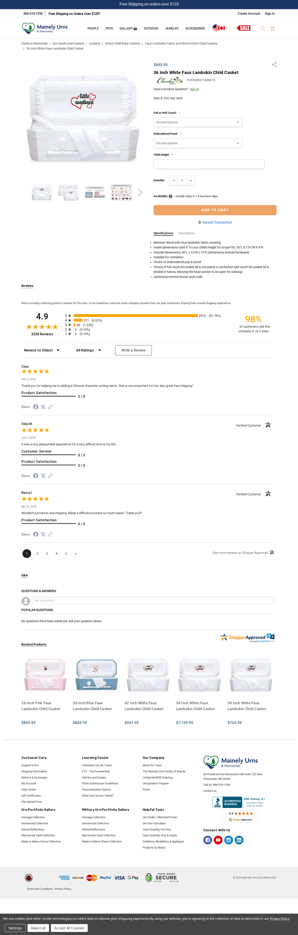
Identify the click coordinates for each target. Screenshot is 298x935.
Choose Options (44, 689)
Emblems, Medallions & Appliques (163, 841)
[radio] (148, 315)
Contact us (210, 790)
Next (140, 192)
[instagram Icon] (228, 840)
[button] (47, 877)
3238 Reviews (47, 334)
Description (186, 233)
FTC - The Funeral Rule (96, 771)
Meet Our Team (152, 765)
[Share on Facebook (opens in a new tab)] (35, 407)
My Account (28, 783)
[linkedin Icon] (239, 840)
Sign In (270, 13)
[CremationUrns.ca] (218, 28)
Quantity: (159, 180)
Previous (25, 192)
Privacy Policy (63, 888)
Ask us (194, 89)
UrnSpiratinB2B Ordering (157, 777)
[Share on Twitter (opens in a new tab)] (43, 407)
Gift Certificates (31, 795)
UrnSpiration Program (156, 783)
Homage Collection (33, 817)
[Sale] (242, 28)
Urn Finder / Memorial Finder (160, 817)
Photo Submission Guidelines (100, 783)
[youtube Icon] (218, 840)
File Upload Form (31, 801)
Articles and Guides (94, 777)
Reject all (38, 928)
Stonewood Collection (34, 823)
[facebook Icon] (207, 840)
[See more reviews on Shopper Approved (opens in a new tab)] (50, 407)
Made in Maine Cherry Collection (41, 841)
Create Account (249, 13)
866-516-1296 (33, 13)
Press (146, 789)
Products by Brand (154, 847)
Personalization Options (96, 789)
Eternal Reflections (33, 829)
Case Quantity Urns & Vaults (160, 835)
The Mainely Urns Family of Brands (164, 771)
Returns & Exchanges (34, 777)
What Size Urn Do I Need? (97, 795)
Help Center (28, 789)
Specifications (163, 233)
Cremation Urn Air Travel (97, 765)
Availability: (161, 196)
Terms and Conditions (40, 888)
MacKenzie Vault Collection (38, 835)
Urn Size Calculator (154, 823)
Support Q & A (29, 765)
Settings (15, 928)
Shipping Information (34, 771)
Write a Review (134, 350)
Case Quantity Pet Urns (157, 829)
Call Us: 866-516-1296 (216, 784)
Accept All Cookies (69, 928)
